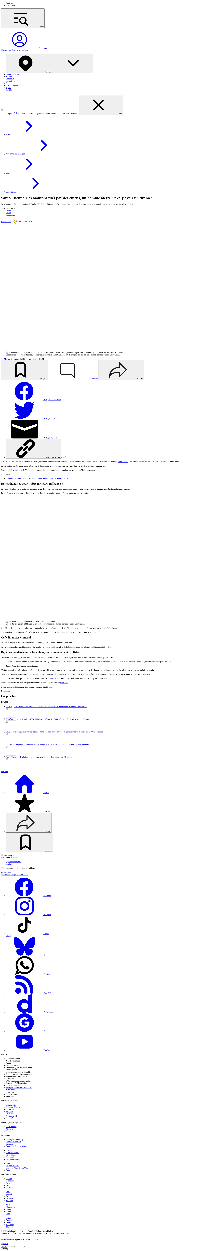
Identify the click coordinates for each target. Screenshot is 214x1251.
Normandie (10, 1157)
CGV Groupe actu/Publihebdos (18, 1081)
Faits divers (10, 81)
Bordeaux (10, 1181)
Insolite (9, 90)
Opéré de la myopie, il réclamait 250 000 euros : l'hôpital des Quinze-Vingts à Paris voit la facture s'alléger (47, 719)
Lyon (8, 1196)
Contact (9, 864)
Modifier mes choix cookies (17, 1076)
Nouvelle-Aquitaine (13, 1159)
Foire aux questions (13, 1085)
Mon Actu (64, 683)
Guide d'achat (11, 1094)
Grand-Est (10, 1150)
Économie (10, 79)
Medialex (9, 1129)
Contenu (9, 3)
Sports (8, 88)
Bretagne (9, 1144)
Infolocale (10, 1109)
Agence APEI (11, 1116)
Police (8, 213)
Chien (8, 210)
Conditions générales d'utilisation (19, 1067)
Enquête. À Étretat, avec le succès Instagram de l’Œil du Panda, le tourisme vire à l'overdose (42, 113)
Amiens (9, 1179)
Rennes (9, 1220)
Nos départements (13, 1061)
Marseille (9, 1201)
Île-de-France (11, 1155)
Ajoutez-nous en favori (26, 221)
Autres (8, 1131)
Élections (9, 1114)
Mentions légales (12, 1065)
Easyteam (21, 1233)
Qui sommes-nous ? (13, 862)
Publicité (9, 1118)
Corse (8, 1170)
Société (9, 76)
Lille (8, 1192)
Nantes (8, 1211)
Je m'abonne (6, 691)
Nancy (8, 1209)
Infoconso (10, 1092)
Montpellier (10, 1207)
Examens (9, 1111)
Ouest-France (11, 1127)
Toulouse (9, 1227)
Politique (9, 83)
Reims (8, 1218)
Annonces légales (13, 1107)
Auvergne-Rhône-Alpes (15, 154)
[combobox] (12, 1246)
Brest (8, 1183)
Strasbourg (10, 1225)
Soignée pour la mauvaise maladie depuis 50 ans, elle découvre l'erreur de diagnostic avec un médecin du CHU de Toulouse (54, 732)
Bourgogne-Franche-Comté (16, 1146)
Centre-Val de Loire (13, 1142)
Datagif (69, 1233)
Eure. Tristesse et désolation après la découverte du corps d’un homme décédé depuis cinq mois (43, 757)
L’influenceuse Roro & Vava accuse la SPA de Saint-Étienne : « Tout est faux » (37, 478)
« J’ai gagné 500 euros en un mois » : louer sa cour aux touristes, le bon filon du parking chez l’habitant (46, 707)
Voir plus (4, 772)
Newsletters (10, 1090)
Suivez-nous (6, 222)
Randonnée (10, 215)
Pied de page (11, 5)
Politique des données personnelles (19, 1074)
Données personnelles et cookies (18, 1072)
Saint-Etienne (123, 462)
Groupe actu (11, 1105)
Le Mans (9, 1198)
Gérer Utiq (10, 1079)
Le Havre (9, 1187)
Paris (8, 1214)
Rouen (8, 1222)
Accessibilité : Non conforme (17, 1083)
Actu (8, 135)
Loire (8, 173)
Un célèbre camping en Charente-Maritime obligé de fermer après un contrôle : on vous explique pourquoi (47, 744)
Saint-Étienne (49, 72)
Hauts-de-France (12, 1153)
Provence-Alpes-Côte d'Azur (17, 1168)
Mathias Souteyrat (12, 359)
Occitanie (9, 1163)
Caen (8, 1185)
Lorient (9, 1194)
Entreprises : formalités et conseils (19, 1087)
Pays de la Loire (12, 1166)
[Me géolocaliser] (25, 1246)
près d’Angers (55, 678)
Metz (8, 1205)
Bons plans (10, 1096)
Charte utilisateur (12, 1070)
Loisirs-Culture (12, 85)
